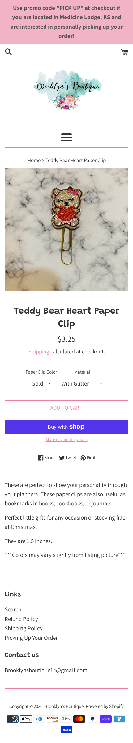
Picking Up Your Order (31, 637)
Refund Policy (21, 619)
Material (82, 372)
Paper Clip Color (41, 372)
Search (13, 609)
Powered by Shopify (105, 706)
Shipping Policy (24, 628)
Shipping (38, 351)
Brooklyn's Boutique (64, 706)
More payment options (67, 439)
